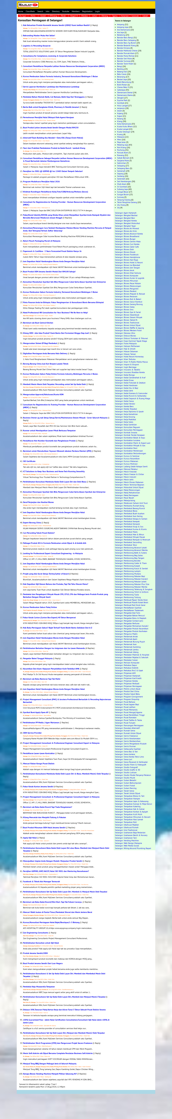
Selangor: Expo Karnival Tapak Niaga (131, 341)
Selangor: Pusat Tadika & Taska (128, 720)
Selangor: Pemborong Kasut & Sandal (131, 568)
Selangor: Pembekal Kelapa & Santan (131, 518)
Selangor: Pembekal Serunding (128, 542)
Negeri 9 (74, 15)
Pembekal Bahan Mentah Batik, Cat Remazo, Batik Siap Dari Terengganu (54, 97)
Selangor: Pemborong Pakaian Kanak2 (131, 579)
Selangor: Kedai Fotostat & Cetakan (130, 382)
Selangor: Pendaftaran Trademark (129, 610)
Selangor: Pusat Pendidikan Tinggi (130, 715)
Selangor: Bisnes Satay (124, 307)
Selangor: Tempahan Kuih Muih (128, 814)
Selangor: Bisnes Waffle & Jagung (129, 328)
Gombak (120, 103)
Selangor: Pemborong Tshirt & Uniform (131, 592)
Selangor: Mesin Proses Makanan (129, 482)
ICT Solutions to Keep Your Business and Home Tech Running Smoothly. (54, 471)
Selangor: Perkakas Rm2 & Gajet (129, 670)
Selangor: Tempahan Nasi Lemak (129, 819)
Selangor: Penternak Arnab (126, 636)
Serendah (121, 178)
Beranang (121, 76)
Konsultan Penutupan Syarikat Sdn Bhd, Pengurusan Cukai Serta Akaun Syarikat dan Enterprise (64, 492)
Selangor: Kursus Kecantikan (127, 458)
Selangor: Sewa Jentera (125, 754)
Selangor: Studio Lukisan (126, 772)
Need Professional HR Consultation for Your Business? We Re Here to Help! (55, 312)
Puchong (121, 150)
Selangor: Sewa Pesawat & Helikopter (131, 762)
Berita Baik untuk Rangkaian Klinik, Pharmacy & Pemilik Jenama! (51, 107)
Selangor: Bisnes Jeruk (124, 270)
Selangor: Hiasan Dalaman (126, 351)
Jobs (47, 11)
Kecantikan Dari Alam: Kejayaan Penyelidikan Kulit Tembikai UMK (51, 668)
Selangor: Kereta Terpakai (126, 409)
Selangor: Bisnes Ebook (125, 252)
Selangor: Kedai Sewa (124, 401)
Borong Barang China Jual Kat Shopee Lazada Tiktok (45, 363)
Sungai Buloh (123, 194)
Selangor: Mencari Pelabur (126, 469)
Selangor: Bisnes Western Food (128, 330)
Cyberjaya (121, 90)
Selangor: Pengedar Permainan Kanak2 (131, 626)
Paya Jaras (121, 142)
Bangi (119, 66)
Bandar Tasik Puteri (125, 63)
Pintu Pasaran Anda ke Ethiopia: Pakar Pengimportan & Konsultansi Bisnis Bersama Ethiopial (63, 302)
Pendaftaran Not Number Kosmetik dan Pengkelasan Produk (49, 440)
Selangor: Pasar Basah (124, 497)
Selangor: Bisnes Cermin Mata (128, 241)
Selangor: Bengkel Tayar (125, 226)
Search (40, 11)
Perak (63, 15)
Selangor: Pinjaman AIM (125, 673)
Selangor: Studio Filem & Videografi (130, 764)
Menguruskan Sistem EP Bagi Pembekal (40, 343)
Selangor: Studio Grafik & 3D (127, 770)
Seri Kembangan (124, 181)
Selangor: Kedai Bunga (125, 375)
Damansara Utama (125, 95)
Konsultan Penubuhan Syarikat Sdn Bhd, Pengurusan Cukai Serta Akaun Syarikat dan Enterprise (64, 282)
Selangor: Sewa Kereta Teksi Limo (129, 756)
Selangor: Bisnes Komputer (126, 275)
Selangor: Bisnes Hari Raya (126, 260)
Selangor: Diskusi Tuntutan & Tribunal (131, 338)
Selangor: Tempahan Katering (128, 806)
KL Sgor (23, 15)
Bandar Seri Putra (124, 58)
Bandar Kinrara (123, 48)
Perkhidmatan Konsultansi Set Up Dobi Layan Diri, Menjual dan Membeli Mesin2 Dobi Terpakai (64, 1033)
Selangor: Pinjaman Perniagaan (128, 686)
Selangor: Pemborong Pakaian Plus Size (132, 584)
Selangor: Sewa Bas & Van (126, 751)
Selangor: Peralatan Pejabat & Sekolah (131, 657)
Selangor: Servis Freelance (126, 736)
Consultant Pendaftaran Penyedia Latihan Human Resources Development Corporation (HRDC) (64, 66)
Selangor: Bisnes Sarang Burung (129, 304)
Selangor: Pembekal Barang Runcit (130, 508)
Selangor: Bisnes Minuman (126, 280)
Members (76, 11)
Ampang (120, 24)
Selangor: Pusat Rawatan (125, 717)
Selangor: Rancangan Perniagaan (129, 725)
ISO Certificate (29, 461)
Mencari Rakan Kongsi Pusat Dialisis (38, 763)
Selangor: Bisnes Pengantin (127, 288)
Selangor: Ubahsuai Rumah (127, 827)
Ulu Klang (121, 205)
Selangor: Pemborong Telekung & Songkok (133, 589)
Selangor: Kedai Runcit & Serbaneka (130, 396)
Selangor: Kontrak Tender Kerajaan (130, 435)
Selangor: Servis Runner (125, 746)
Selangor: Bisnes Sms (124, 309)
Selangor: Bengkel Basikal (126, 215)
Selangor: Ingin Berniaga (125, 367)
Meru (119, 139)
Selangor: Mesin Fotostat (125, 471)
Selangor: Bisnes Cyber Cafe (127, 246)
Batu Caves (122, 74)
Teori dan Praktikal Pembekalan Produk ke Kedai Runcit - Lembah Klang (54, 148)
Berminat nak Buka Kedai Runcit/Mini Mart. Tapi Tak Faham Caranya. (52, 902)
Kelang (120, 118)
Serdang (120, 176)
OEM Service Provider (32, 733)
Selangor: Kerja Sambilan (126, 424)
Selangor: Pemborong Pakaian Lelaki (130, 581)
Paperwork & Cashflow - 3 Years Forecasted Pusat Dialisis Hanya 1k (52, 251)
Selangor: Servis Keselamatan (128, 738)
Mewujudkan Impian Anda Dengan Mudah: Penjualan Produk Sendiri (52, 861)
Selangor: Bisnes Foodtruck (127, 254)
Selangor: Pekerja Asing (125, 500)
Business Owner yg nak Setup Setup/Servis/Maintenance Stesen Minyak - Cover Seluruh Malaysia (65, 417)
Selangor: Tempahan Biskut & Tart (129, 796)
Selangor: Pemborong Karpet (127, 566)
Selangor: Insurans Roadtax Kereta (130, 372)
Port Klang (121, 147)
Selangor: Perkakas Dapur (126, 665)
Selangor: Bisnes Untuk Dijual (128, 325)
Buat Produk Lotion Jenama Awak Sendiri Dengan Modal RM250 (50, 127)
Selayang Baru (123, 168)
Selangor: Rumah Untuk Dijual (128, 733)
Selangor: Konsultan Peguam (127, 427)
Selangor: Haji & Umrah (125, 348)
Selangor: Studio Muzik (125, 777)
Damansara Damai (125, 92)
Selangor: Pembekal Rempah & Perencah (132, 539)
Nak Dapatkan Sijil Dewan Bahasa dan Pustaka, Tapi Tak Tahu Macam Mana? (55, 584)
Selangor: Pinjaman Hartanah (127, 675)
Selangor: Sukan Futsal (125, 785)
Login (97, 11)
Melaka (84, 15)
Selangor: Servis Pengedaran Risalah (131, 743)
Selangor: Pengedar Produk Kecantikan (131, 628)
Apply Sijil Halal (30, 837)
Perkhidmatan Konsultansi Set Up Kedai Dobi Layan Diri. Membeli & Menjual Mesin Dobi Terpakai (65, 891)
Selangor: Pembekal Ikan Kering (129, 516)
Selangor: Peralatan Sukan (126, 660)
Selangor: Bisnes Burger (125, 239)
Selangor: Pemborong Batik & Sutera (131, 552)
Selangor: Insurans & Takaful (127, 369)
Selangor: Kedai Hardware (126, 385)
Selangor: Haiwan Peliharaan (127, 346)
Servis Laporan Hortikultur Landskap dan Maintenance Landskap (51, 86)
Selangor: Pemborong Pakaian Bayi (130, 576)
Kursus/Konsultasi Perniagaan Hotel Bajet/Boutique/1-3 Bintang (51, 922)
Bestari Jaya (122, 79)
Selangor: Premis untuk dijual (127, 689)
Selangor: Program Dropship (127, 699)
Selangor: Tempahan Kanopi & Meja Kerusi (133, 804)
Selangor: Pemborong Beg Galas (129, 555)
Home (20, 11)
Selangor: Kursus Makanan (126, 461)
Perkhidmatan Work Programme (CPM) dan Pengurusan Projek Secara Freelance (57, 1043)
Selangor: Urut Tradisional (126, 830)
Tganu (114, 15)
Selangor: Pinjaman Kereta (126, 681)
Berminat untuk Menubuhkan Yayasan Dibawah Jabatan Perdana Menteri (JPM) (57, 451)
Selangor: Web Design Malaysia (128, 843)
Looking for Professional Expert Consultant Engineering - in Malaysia (53, 553)
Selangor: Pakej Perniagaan (126, 495)
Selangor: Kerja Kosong (125, 417)
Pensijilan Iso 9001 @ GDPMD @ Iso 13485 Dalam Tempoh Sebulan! (53, 171)
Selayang (121, 165)
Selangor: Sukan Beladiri (125, 780)
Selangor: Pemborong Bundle (127, 560)
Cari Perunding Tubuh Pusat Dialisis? (39, 533)
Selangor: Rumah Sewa (125, 730)
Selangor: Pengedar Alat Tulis (127, 613)
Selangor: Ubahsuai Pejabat (127, 824)
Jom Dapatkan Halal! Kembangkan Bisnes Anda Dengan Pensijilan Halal (54, 261)
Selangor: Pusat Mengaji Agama (128, 712)
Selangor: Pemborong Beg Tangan (129, 558)
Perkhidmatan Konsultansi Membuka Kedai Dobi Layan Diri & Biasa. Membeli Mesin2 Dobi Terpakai (66, 773)
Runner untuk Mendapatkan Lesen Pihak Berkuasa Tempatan (49, 430)
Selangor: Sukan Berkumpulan (128, 783)
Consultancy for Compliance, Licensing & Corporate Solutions (49, 56)
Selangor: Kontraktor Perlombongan (130, 453)
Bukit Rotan (122, 84)
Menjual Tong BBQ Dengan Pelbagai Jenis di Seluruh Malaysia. (50, 1063)
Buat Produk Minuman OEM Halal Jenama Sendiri (44, 827)
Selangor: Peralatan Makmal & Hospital (132, 654)
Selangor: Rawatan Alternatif (127, 728)
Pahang (105, 15)
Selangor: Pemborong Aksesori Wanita (131, 550)
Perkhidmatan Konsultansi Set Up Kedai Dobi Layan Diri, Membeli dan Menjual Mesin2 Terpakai (64, 997)
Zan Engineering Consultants (35, 932)
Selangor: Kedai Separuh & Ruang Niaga (132, 398)
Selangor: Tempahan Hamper (127, 798)
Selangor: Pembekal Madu (126, 532)
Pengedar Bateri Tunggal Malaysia (38, 658)
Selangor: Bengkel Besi (125, 218)
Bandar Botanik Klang (126, 45)
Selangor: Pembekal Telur (126, 545)
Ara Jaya (120, 32)
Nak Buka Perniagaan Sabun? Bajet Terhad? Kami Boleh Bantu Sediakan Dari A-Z (57, 627)
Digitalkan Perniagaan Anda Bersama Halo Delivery (45, 353)
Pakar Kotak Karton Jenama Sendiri (38, 786)
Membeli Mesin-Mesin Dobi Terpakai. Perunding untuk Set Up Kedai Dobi (54, 384)
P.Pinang (53, 15)
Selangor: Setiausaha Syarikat (128, 749)
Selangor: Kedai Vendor (125, 403)
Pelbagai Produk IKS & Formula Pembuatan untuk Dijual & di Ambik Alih (54, 543)
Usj (118, 207)
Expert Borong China (32, 522)
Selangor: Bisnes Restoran (126, 296)
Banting (120, 69)
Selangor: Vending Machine (127, 840)
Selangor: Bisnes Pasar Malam (128, 283)
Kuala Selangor (123, 131)
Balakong (121, 35)
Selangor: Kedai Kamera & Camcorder (131, 393)
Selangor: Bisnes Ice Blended (127, 265)
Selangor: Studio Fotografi (126, 767)
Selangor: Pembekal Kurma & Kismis (131, 529)
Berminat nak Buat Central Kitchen (38, 322)
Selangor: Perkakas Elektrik (126, 668)
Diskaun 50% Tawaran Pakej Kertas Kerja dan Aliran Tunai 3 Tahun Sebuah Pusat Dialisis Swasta (64, 1009)
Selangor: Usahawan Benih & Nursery (131, 835)
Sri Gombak (122, 186)
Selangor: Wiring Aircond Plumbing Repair (133, 848)
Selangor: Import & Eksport (127, 364)
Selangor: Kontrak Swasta (126, 432)
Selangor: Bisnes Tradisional (127, 322)
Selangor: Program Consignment (129, 696)
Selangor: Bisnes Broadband (127, 236)
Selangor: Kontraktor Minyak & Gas (130, 445)
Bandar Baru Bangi (125, 37)
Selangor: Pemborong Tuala (127, 594)
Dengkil (120, 97)
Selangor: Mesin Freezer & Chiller (129, 474)
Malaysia (121, 137)
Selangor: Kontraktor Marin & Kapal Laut (132, 443)
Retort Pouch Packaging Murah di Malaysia (41, 241)
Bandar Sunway (123, 61)
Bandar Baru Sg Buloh (126, 43)
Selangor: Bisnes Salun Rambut (128, 301)
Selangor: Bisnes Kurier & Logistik (129, 278)
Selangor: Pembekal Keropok (127, 524)
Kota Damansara (124, 123)
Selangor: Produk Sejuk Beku (127, 694)
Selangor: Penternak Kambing (128, 647)
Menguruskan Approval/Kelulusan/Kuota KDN (43, 394)
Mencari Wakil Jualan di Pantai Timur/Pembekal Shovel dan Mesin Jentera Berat (57, 912)
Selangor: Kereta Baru (124, 406)
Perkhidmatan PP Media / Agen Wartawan (41, 722)
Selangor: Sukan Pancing (125, 788)
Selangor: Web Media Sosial (127, 845)
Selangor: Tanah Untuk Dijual (127, 793)
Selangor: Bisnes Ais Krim (126, 231)
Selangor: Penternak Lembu (127, 649)
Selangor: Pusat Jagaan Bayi (127, 704)
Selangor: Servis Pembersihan (128, 741)
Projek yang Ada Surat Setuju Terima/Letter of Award (46, 573)
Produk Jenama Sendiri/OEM (35, 953)
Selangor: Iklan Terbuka (125, 359)
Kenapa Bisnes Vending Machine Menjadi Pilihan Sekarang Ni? (50, 1073)
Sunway (120, 197)
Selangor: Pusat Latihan (125, 707)
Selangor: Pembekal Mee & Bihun (129, 534)
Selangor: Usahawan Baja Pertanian (130, 832)
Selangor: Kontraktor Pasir (126, 448)
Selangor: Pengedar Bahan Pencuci (130, 615)
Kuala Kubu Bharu (125, 126)
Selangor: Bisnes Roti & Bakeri (128, 299)
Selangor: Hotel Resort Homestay (129, 356)
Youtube (65, 11)
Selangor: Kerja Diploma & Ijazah (129, 411)
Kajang (120, 113)
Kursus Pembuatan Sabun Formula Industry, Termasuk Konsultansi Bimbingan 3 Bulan (60, 76)
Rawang (120, 155)
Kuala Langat (123, 129)
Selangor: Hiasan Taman (125, 354)
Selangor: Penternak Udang (127, 652)
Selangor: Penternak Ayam (126, 639)
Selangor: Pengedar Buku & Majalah (130, 618)
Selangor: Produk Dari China (127, 691)
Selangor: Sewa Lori (123, 759)
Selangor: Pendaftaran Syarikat (128, 607)
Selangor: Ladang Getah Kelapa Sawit (131, 466)
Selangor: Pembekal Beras (126, 511)
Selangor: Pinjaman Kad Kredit (128, 678)
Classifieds (30, 11)
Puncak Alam (122, 152)
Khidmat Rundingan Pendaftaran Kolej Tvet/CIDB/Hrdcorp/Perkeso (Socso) (55, 191)
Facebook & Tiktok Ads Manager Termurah (41, 881)
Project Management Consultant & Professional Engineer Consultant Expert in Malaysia (61, 743)
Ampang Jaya (122, 27)
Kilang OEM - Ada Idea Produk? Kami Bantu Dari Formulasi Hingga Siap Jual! (56, 333)
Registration (87, 11)
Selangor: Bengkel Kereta (126, 220)
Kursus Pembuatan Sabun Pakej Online (40, 607)
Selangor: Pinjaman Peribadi (127, 683)
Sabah (145, 15)
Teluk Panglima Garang (127, 202)
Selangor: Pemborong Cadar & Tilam (131, 563)
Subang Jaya (122, 189)
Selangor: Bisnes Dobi (124, 249)
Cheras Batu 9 (123, 87)
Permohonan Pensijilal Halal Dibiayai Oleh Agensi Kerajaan (48, 117)
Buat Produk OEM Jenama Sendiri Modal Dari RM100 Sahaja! (49, 271)
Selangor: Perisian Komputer (127, 662)
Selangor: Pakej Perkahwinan (127, 492)
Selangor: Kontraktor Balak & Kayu (130, 437)
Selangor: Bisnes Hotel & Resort (129, 262)
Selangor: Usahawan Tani (126, 838)
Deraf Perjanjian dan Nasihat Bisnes (38, 502)
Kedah (43, 15)
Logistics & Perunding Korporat (36, 45)
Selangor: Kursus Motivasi (126, 464)
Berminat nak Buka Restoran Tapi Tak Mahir (41, 679)
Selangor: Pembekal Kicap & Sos (129, 526)
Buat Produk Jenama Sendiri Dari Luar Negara (43, 963)
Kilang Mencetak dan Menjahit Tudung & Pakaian (44, 817)
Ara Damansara (123, 29)
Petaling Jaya (122, 144)
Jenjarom (121, 108)
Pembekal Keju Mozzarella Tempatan (39, 986)
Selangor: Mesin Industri (125, 477)
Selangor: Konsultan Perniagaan (129, 430)
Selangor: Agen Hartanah (125, 213)
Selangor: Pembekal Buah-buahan (129, 513)
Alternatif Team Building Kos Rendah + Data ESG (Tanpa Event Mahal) (53, 137)
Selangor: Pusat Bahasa (125, 702)
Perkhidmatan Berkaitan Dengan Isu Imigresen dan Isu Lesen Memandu (54, 648)
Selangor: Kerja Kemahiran (126, 414)
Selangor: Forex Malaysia (126, 343)
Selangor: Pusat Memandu (126, 709)
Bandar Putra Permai (125, 56)
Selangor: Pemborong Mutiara (128, 573)
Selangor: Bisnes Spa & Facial (128, 312)
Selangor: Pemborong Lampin (128, 571)
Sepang (120, 173)
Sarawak (135, 15)
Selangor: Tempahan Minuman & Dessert (132, 817)
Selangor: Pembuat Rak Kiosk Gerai (130, 605)
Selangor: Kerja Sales (124, 422)
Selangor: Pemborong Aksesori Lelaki (131, 547)
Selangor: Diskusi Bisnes (125, 335)
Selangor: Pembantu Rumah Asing (129, 505)
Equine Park (122, 100)
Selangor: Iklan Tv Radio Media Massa (131, 362)
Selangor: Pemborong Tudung (128, 597)
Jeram (119, 110)
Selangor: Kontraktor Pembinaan (129, 450)
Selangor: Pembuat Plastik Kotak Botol (131, 602)
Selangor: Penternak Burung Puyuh (130, 641)
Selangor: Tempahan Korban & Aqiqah (131, 811)
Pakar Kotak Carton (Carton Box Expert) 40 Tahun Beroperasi (49, 617)
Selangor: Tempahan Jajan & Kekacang (131, 801)
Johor (94, 15)
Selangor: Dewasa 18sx (125, 333)
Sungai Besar (122, 192)
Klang (119, 121)
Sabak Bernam (123, 158)
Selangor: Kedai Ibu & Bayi (126, 388)
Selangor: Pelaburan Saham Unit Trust (131, 503)
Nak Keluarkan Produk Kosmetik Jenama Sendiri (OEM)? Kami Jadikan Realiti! (56, 25)
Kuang (120, 134)
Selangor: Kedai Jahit (124, 390)
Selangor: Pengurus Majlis (126, 634)
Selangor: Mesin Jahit (124, 479)
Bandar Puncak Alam (126, 53)
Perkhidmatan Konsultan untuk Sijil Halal (41, 943)
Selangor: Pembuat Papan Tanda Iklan (131, 600)
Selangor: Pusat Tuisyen (125, 722)
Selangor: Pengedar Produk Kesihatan (131, 631)
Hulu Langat (122, 105)
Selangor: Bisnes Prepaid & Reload (130, 294)
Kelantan (125, 15)
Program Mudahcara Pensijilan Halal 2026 (41, 181)
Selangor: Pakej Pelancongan (127, 490)
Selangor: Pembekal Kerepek (127, 521)
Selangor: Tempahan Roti (126, 822)
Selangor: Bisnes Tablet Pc (126, 320)
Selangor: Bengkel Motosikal (127, 223)
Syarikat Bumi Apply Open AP (35, 712)
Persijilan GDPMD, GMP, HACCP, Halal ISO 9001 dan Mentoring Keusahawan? (56, 871)
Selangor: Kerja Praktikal (125, 419)
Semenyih (121, 171)
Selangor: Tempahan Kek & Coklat (129, 809)
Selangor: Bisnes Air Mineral (127, 228)
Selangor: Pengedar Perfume (127, 623)
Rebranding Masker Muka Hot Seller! (39, 35)
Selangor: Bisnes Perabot (125, 291)
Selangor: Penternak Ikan (126, 644)
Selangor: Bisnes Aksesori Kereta (129, 233)
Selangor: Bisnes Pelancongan (128, 286)
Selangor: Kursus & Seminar (127, 456)
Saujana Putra (123, 160)
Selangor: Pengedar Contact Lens (129, 620)
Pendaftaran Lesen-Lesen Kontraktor (39, 753)
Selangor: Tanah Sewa (124, 791)
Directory (56, 11)
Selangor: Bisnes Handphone (127, 257)
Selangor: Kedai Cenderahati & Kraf (130, 377)
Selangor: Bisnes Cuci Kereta (127, 244)
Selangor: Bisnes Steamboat (127, 315)
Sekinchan (121, 163)
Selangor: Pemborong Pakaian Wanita (131, 587)
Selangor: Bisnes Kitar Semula (128, 273)
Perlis (33, 15)
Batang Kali (122, 71)
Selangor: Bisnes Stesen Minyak (128, 317)
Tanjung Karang (124, 199)
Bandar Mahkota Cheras (127, 50)
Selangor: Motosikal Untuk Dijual (129, 487)
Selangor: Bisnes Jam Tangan (127, 267)
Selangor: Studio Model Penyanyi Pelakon (133, 775)
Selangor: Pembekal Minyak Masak (130, 537)
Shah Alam (121, 184)
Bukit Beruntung (124, 82)
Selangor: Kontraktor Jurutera (127, 440)
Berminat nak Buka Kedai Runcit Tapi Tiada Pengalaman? (47, 807)
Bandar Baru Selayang (126, 40)
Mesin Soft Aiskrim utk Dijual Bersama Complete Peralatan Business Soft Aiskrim (58, 1053)
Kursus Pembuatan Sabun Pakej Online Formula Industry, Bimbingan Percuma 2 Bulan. (60, 374)
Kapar (119, 116)
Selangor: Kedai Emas (124, 380)
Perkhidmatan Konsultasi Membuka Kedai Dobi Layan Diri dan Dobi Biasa (54, 481)
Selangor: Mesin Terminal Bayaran (129, 484)
